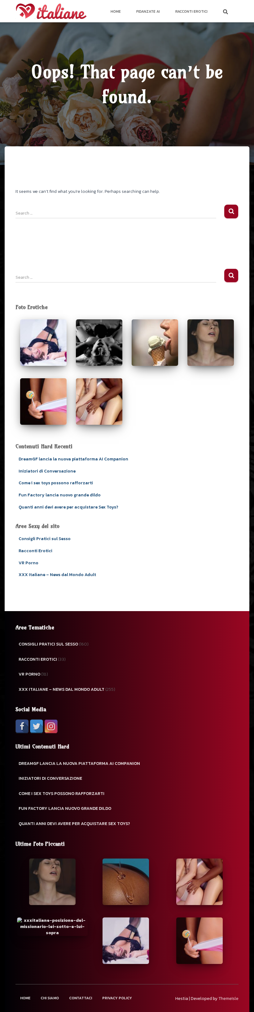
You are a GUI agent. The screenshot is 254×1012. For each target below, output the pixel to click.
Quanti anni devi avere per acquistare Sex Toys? (68, 507)
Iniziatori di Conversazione (47, 471)
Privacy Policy (117, 998)
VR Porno (28, 563)
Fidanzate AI (148, 11)
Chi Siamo (50, 998)
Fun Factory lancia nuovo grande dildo (60, 495)
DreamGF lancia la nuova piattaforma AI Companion (73, 459)
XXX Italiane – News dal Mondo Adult (57, 574)
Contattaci (80, 998)
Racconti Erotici (191, 11)
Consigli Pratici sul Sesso (45, 538)
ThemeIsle (228, 998)
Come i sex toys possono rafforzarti (56, 483)
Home (116, 11)
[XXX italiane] (51, 11)
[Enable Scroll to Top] (242, 999)
